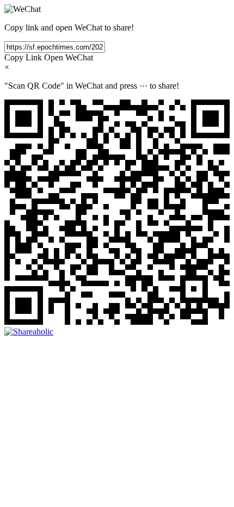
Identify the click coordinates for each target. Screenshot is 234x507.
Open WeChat (68, 57)
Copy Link (23, 57)
